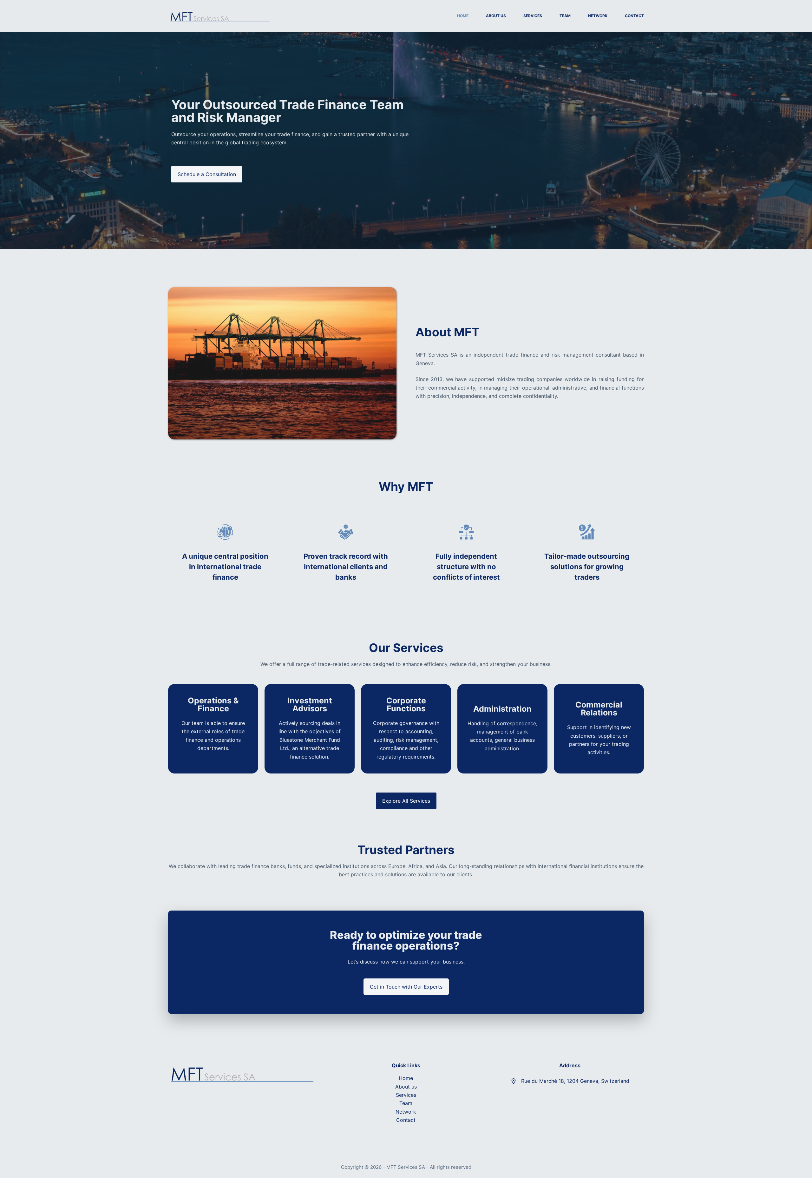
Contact (634, 15)
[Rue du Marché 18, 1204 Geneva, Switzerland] (513, 1081)
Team (565, 15)
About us (406, 1086)
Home (462, 15)
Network (597, 15)
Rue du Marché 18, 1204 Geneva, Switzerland (575, 1081)
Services (532, 15)
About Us (496, 15)
